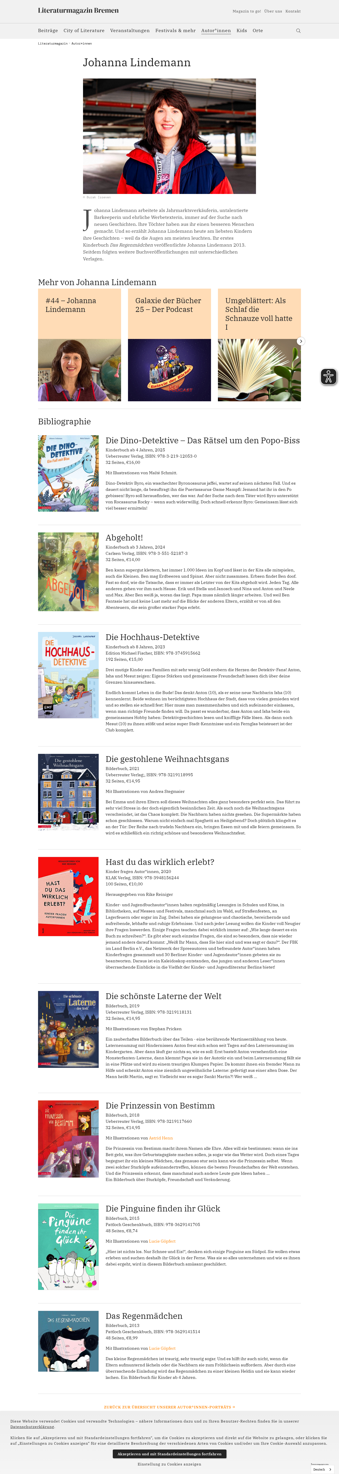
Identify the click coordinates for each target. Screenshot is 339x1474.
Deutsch (319, 1469)
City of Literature (84, 30)
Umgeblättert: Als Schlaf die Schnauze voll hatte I (258, 314)
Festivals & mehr (175, 30)
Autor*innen (216, 30)
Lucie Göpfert (162, 1241)
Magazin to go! (247, 11)
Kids (242, 30)
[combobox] (322, 1469)
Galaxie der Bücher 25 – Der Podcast (168, 305)
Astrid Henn (161, 1138)
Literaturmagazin (53, 43)
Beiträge (48, 30)
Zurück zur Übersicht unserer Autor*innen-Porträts (167, 1407)
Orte (258, 30)
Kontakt (293, 11)
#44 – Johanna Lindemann (70, 305)
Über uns (273, 11)
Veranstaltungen (130, 30)
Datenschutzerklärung (32, 1426)
